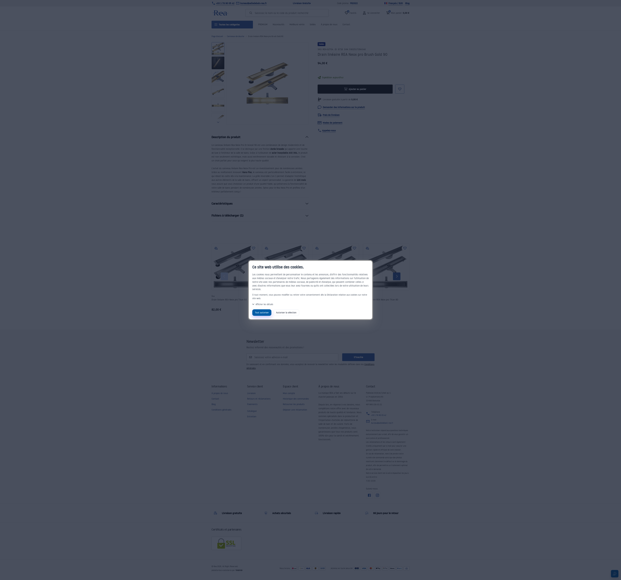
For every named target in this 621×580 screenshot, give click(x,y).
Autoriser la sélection (286, 312)
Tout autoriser (262, 312)
